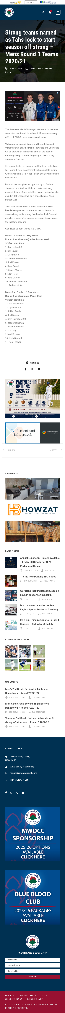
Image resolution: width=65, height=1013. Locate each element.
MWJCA (10, 995)
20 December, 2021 (17, 698)
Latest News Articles (41, 69)
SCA (44, 995)
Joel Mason (16, 69)
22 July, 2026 (30, 599)
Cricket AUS (35, 999)
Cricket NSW (13, 999)
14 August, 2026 (31, 570)
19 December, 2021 (17, 712)
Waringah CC (28, 995)
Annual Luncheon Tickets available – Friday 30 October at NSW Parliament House (40, 562)
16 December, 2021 (17, 727)
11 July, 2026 (30, 614)
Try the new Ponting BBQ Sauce (38, 576)
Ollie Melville (38, 698)
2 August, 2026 (30, 581)
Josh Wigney (51, 570)
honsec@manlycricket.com (23, 773)
